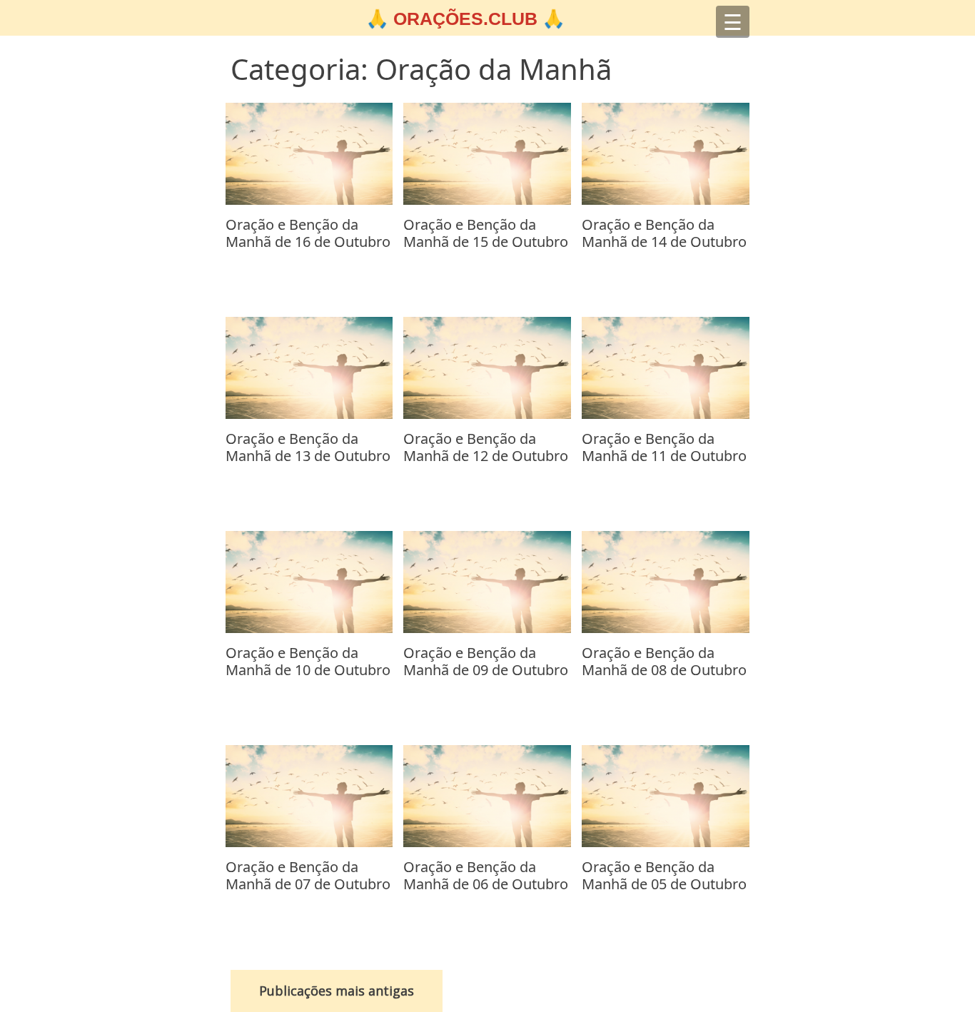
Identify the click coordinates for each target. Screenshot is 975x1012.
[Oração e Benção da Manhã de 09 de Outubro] (487, 629)
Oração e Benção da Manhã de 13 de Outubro (308, 447)
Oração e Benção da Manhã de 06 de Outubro (485, 875)
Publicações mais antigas (336, 990)
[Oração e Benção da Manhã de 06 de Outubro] (487, 843)
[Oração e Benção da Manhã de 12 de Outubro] (487, 414)
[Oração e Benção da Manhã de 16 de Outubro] (309, 200)
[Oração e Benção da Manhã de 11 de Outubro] (665, 414)
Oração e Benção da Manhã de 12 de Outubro (485, 447)
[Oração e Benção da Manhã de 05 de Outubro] (665, 843)
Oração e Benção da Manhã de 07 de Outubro (308, 875)
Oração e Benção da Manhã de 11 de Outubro (664, 447)
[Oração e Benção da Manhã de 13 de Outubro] (309, 414)
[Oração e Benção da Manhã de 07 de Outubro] (309, 843)
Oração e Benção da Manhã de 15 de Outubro (485, 233)
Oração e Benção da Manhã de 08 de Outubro (664, 661)
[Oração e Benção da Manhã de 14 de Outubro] (665, 200)
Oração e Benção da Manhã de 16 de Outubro (308, 233)
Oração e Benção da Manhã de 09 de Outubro (485, 661)
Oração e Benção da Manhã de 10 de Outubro (308, 661)
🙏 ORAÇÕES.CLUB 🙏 (465, 19)
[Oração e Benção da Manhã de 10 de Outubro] (309, 629)
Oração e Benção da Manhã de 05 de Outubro (664, 875)
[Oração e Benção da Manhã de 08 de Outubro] (665, 629)
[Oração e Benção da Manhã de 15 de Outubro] (487, 200)
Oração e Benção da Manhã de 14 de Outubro (664, 233)
